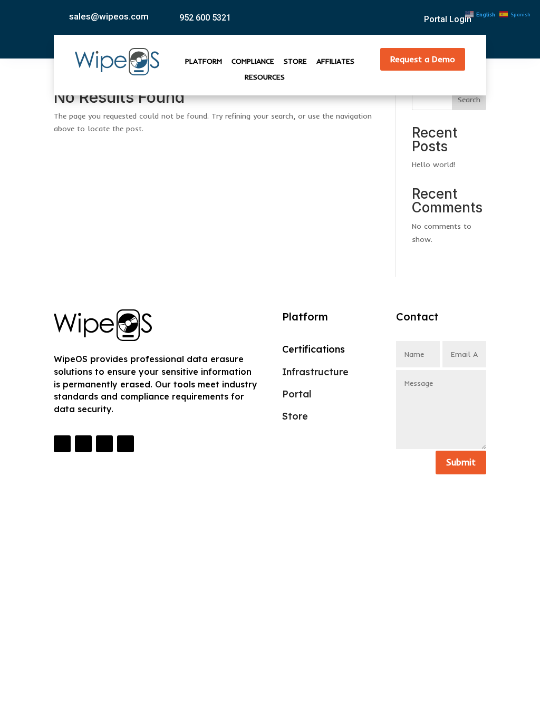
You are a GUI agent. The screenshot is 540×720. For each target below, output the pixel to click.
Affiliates (335, 61)
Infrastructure (315, 372)
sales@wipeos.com (109, 16)
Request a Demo (422, 59)
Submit (461, 462)
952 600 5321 (205, 18)
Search (469, 99)
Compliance (253, 61)
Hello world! (433, 164)
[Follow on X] (125, 443)
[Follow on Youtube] (83, 443)
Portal (297, 394)
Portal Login (447, 19)
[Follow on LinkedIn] (62, 443)
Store (295, 61)
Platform (203, 61)
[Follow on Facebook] (104, 443)
